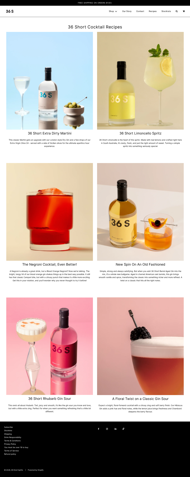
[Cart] (184, 11)
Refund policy (10, 454)
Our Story (127, 11)
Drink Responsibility (12, 437)
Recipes (153, 11)
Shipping (8, 434)
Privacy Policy (10, 444)
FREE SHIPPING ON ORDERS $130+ (95, 3)
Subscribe (8, 427)
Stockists (166, 11)
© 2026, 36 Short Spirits (13, 470)
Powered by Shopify (36, 470)
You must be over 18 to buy (16, 447)
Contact (140, 11)
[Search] (176, 11)
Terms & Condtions (12, 441)
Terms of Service (11, 451)
